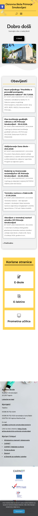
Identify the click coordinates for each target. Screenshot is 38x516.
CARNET (7, 443)
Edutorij (7, 453)
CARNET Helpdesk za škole (14, 447)
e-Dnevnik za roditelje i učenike (15, 456)
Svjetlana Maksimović (16, 97)
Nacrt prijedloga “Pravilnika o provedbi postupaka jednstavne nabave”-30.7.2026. (18, 92)
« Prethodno (8, 243)
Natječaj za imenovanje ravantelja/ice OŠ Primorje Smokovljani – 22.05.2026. (16, 173)
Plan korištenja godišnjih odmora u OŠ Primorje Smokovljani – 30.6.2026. (16, 121)
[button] (2, 6)
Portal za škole (9, 450)
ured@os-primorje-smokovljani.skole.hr (16, 425)
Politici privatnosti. (26, 507)
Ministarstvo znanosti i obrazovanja (17, 440)
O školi (19, 38)
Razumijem (19, 511)
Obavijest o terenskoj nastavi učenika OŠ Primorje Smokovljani (18, 220)
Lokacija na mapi (8, 399)
